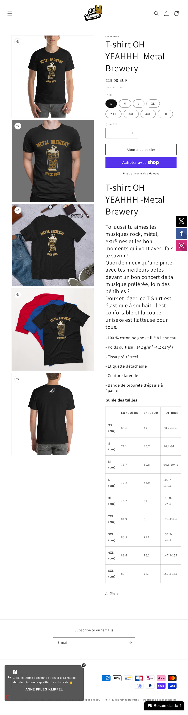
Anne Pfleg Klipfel (44, 689)
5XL (165, 114)
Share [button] (114, 593)
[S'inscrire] (130, 642)
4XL (148, 114)
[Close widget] (83, 665)
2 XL (113, 114)
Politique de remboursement (122, 699)
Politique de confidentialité (160, 699)
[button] (10, 13)
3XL (131, 114)
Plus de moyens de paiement (141, 173)
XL (153, 104)
